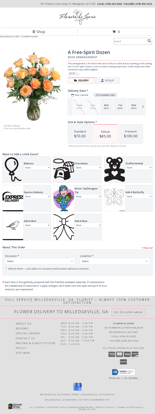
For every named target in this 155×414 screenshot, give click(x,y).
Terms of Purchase (130, 407)
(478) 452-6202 (114, 3)
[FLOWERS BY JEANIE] (77, 23)
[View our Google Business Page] (77, 390)
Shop (41, 31)
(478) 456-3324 (143, 3)
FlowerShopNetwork (79, 407)
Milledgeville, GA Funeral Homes (59, 394)
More (72, 73)
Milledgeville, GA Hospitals (98, 394)
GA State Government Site (94, 399)
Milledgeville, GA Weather (60, 399)
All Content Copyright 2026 (47, 407)
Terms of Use (87, 409)
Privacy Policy (105, 407)
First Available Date (105, 95)
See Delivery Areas (128, 312)
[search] (149, 41)
